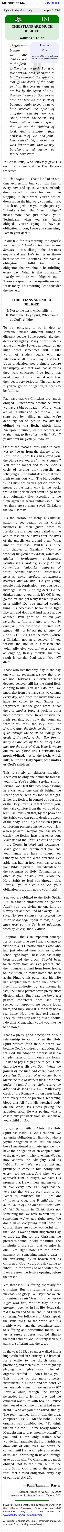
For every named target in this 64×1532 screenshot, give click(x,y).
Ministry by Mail (14, 3)
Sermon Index (52, 3)
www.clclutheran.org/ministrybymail (23, 1515)
